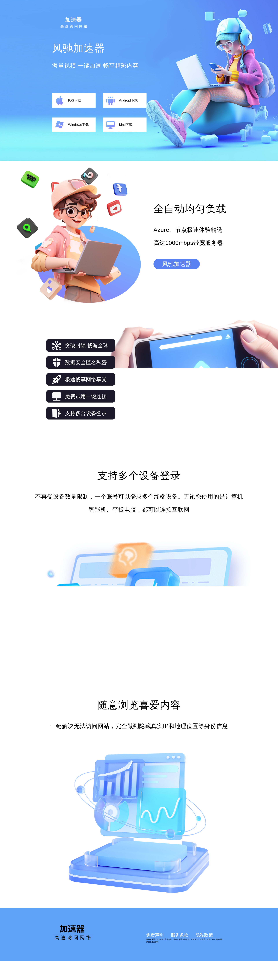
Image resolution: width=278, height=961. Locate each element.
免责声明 (155, 935)
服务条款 (179, 935)
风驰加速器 (176, 264)
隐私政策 (204, 935)
